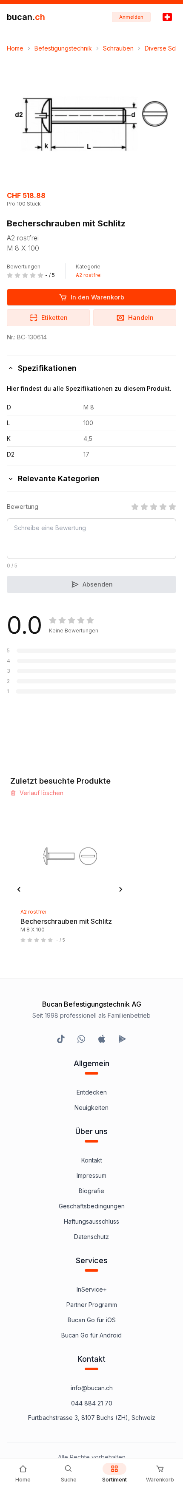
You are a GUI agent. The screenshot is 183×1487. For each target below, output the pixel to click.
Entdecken (92, 1092)
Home (15, 48)
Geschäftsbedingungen (92, 1206)
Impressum (91, 1175)
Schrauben (118, 48)
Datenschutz (91, 1236)
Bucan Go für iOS (92, 1319)
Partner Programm (91, 1304)
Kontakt (91, 1160)
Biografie (91, 1190)
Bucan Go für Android (91, 1335)
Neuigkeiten (91, 1107)
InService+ (92, 1289)
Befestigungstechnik (63, 48)
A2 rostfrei (89, 275)
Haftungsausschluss (91, 1221)
